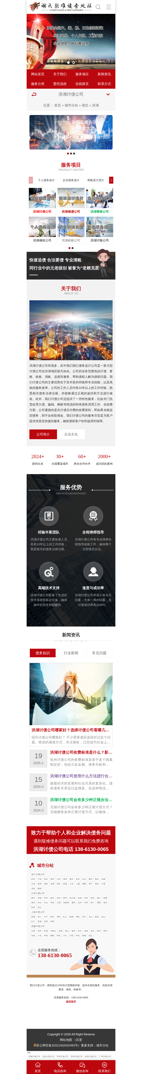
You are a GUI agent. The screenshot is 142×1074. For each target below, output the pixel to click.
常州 (46, 898)
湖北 (85, 105)
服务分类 (37, 84)
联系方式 (104, 84)
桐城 (84, 935)
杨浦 (71, 917)
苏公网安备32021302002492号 (57, 1045)
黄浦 (33, 917)
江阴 (59, 902)
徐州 (59, 898)
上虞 (78, 884)
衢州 (90, 879)
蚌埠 (99, 931)
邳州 (86, 902)
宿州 (105, 931)
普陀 (59, 917)
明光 (59, 935)
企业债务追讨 (71, 180)
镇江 (99, 898)
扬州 (52, 898)
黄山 (67, 931)
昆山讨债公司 (48, 1056)
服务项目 (82, 74)
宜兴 (80, 902)
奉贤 (46, 921)
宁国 (71, 935)
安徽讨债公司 (38, 926)
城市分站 (71, 105)
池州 (61, 931)
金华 (78, 879)
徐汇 (39, 917)
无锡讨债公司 (34, 1056)
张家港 (66, 902)
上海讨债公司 (38, 912)
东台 (46, 902)
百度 (79, 1040)
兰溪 (103, 884)
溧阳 (99, 902)
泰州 (33, 902)
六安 (39, 935)
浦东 (78, 917)
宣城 (33, 935)
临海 (39, 884)
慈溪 (65, 884)
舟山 (84, 879)
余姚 (103, 879)
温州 (52, 879)
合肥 (33, 931)
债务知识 (43, 653)
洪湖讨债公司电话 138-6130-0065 (71, 849)
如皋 (33, 907)
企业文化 (71, 434)
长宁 (46, 917)
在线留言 (82, 84)
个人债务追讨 (46, 180)
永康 (52, 884)
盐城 (80, 898)
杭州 (33, 879)
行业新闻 (71, 653)
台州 (59, 879)
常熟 (52, 902)
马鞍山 (53, 931)
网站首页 (37, 74)
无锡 (39, 898)
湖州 (65, 879)
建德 (39, 888)
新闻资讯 (104, 74)
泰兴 (105, 902)
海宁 (90, 884)
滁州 (73, 931)
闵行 (84, 917)
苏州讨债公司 (77, 1056)
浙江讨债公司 (38, 874)
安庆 (80, 931)
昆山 (39, 907)
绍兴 (46, 879)
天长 (65, 935)
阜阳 (46, 935)
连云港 (72, 898)
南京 (33, 898)
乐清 (33, 884)
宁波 (39, 879)
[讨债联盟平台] (60, 6)
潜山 (90, 935)
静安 (52, 917)
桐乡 (97, 884)
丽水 (97, 879)
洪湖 (95, 105)
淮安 (86, 898)
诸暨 (84, 884)
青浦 (39, 921)
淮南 (86, 931)
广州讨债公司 (105, 1056)
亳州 (39, 931)
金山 (103, 917)
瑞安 (59, 884)
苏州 (65, 898)
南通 (105, 898)
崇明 (52, 921)
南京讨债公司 (91, 1056)
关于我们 (60, 74)
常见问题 (99, 653)
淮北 (92, 931)
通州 (73, 902)
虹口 (65, 917)
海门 (92, 902)
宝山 (90, 917)
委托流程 (60, 84)
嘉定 (97, 917)
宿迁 (92, 898)
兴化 (39, 902)
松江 (33, 921)
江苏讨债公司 (38, 893)
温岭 (46, 884)
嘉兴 (71, 879)
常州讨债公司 (62, 1056)
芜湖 (46, 931)
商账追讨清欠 (95, 180)
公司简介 (43, 434)
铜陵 (52, 935)
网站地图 (66, 1040)
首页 (57, 105)
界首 (78, 935)
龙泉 (33, 888)
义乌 (71, 884)
